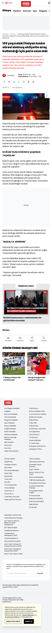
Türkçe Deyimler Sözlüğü (13, 518)
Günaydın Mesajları (11, 470)
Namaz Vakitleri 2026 (37, 411)
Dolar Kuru (8, 445)
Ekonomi (27, 11)
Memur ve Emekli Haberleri (10, 438)
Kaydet (40, 573)
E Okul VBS (33, 423)
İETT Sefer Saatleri (10, 528)
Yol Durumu (33, 437)
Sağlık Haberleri (10, 429)
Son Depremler (34, 432)
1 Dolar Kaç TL (9, 491)
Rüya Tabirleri (34, 469)
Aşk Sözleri (8, 467)
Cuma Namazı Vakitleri (37, 414)
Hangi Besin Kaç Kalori (37, 483)
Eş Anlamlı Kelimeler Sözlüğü (36, 487)
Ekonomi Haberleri (10, 414)
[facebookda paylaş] (4, 82)
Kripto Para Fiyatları (11, 451)
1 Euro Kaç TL (8, 494)
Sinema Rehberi (35, 440)
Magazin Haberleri (11, 420)
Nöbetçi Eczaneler (35, 417)
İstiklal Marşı (33, 420)
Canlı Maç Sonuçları (11, 497)
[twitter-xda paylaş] (9, 82)
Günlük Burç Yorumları (37, 429)
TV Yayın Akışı (34, 443)
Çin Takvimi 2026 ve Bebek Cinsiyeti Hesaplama (11, 523)
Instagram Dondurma (37, 446)
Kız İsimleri (33, 507)
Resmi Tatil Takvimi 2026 (13, 554)
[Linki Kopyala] (33, 82)
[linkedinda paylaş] (14, 82)
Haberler (5, 34)
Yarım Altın (8, 479)
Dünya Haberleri (10, 426)
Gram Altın (8, 473)
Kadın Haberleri (9, 432)
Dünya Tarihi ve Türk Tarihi (36, 473)
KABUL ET (29, 621)
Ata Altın (7, 482)
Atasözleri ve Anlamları (12, 515)
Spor (35, 11)
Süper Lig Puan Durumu (12, 499)
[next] (48, 367)
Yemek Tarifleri (9, 459)
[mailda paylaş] (24, 82)
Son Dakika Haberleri (11, 408)
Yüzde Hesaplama (11, 538)
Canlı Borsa (33, 408)
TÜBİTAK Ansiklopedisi (37, 480)
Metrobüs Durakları (36, 498)
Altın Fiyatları (9, 442)
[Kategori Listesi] (49, 3)
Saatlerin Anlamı (10, 465)
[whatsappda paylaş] (19, 82)
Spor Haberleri (9, 423)
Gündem (17, 11)
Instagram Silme (35, 449)
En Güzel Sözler (34, 496)
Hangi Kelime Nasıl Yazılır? (36, 492)
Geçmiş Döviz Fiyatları (12, 541)
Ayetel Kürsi (8, 462)
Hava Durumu (34, 434)
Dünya (6, 10)
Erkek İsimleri (33, 504)
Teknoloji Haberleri (11, 434)
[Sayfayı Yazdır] (28, 82)
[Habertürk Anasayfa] (26, 3)
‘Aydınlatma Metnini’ (12, 617)
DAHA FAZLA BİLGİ (13, 621)
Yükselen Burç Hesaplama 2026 (10, 534)
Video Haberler (34, 459)
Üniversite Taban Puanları (35, 466)
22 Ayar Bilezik (9, 488)
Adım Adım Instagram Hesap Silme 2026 (12, 550)
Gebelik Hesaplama (11, 530)
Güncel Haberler (10, 417)
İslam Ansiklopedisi (36, 477)
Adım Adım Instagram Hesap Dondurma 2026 (13, 545)
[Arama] (3, 3)
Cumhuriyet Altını (10, 485)
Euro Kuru (7, 448)
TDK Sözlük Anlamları (37, 462)
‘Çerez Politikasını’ (28, 615)
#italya (5, 330)
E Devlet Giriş (33, 426)
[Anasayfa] (8, 403)
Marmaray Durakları (36, 501)
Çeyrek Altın (8, 476)
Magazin (43, 11)
